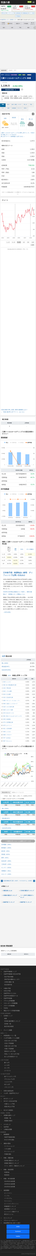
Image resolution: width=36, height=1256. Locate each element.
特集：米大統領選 (9, 1178)
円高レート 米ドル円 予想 (11, 1054)
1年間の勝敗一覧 (9, 982)
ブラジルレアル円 (9, 1079)
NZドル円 (7, 1084)
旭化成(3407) (5, 666)
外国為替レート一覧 (10, 1035)
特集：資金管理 (8, 1169)
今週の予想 (7, 988)
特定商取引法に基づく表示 (12, 1223)
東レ (5, 808)
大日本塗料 (9, 728)
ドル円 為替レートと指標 (11, 1038)
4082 (4, 685)
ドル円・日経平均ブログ (11, 1093)
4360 (4, 700)
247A (4, 713)
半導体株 (18, 16)
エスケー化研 (9, 710)
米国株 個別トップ (9, 1115)
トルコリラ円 (8, 1082)
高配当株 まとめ (7, 890)
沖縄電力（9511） (6, 871)
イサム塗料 (9, 691)
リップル (6, 1195)
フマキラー (9, 734)
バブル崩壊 (7, 1149)
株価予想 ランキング (8, 902)
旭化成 (6, 818)
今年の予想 (7, 991)
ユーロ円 (6, 1065)
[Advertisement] (18, 49)
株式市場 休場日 (9, 1026)
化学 (20, 74)
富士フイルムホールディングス (14, 716)
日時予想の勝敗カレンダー (12, 979)
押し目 (29, 1)
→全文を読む (7, 612)
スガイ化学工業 (10, 706)
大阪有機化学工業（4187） (10, 880)
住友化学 (6, 828)
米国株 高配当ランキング (10, 895)
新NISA (10, 23)
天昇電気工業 (9, 722)
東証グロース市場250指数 (12, 1010)
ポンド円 (6, 1068)
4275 (4, 725)
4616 (4, 694)
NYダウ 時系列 (8, 1110)
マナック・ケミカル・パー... (13, 700)
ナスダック (7, 1124)
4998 (4, 734)
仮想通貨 (6, 1190)
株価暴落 (6, 1134)
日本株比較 (18, 13)
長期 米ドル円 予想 (9, 1051)
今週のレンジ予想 (9, 1104)
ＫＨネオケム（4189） (26, 880)
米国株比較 (25, 13)
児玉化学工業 (9, 697)
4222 (4, 697)
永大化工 (8, 738)
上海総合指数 (8, 1129)
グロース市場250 (30, 549)
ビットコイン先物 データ (11, 1211)
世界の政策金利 (8, 1091)
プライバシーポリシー (11, 1220)
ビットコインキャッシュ (11, 1203)
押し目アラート (33, 23)
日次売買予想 (8, 984)
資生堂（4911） (6, 851)
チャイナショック (9, 1151)
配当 (4, 27)
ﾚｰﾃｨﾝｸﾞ (20, 104)
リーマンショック (9, 1146)
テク (3, 108)
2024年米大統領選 (9, 1181)
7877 (4, 738)
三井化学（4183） (6, 864)
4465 (4, 731)
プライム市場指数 (9, 1000)
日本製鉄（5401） (6, 844)
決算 (12, 27)
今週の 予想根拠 (9, 1048)
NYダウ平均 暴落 (9, 1139)
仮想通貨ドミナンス (10, 1209)
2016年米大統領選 (9, 1186)
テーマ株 (32, 13)
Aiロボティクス (10, 713)
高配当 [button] (17, 23)
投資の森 (5, 2)
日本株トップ (3, 23)
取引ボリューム (8, 1214)
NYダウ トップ (8, 1098)
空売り (25, 108)
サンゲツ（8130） (6, 867)
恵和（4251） (5, 857)
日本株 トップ (8, 1016)
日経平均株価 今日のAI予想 (12, 974)
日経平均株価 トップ (10, 971)
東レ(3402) (5, 663)
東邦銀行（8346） (6, 848)
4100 (4, 688)
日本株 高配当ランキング (27, 890)
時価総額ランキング (10, 1206)
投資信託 (6, 1175)
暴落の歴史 (7, 1143)
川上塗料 (8, 694)
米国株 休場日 (8, 1120)
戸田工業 (8, 688)
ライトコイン (8, 1201)
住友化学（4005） (6, 861)
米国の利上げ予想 (9, 1106)
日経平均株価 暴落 (9, 1137)
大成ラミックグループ (11, 703)
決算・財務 (14, 104)
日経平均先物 (8, 998)
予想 (20, 27)
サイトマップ (8, 1218)
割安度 (14, 117)
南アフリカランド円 (10, 1076)
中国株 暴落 (7, 1154)
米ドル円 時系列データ (11, 1056)
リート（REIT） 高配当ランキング (14, 1166)
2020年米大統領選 (9, 1184)
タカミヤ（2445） (6, 874)
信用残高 (14, 108)
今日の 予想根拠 (9, 1043)
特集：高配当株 (8, 1158)
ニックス (8, 682)
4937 (4, 741)
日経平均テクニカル (10, 993)
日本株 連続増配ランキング (12, 1021)
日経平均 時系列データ (11, 996)
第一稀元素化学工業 (11, 685)
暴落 (28, 27)
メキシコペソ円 (8, 1087)
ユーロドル (7, 1070)
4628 (4, 710)
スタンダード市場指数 (11, 1003)
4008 (4, 719)
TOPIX (21, 549)
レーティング (10, 13)
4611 (4, 728)
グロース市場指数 (9, 1005)
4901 (4, 716)
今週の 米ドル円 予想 (10, 1046)
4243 (4, 682)
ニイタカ (8, 731)
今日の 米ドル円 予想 (10, 1040)
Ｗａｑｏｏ (9, 741)
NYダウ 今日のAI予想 (10, 1101)
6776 (4, 722)
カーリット (9, 725)
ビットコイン (8, 1193)
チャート (20, 108)
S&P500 (6, 1127)
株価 (3, 104)
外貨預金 (6, 1172)
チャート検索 (8, 1030)
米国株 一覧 (7, 1118)
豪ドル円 (6, 1062)
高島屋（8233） (6, 854)
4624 (4, 691)
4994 (4, 703)
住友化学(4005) (6, 670)
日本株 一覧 (7, 1023)
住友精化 (8, 719)
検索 (5, 1018)
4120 (4, 706)
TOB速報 (26, 23)
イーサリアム (8, 1198)
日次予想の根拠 (8, 976)
